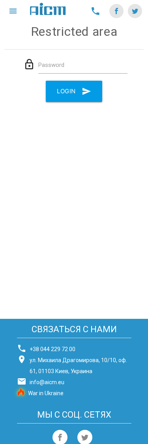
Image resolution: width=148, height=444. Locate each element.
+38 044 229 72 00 (52, 349)
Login (66, 91)
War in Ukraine (46, 393)
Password (51, 64)
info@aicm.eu (47, 382)
